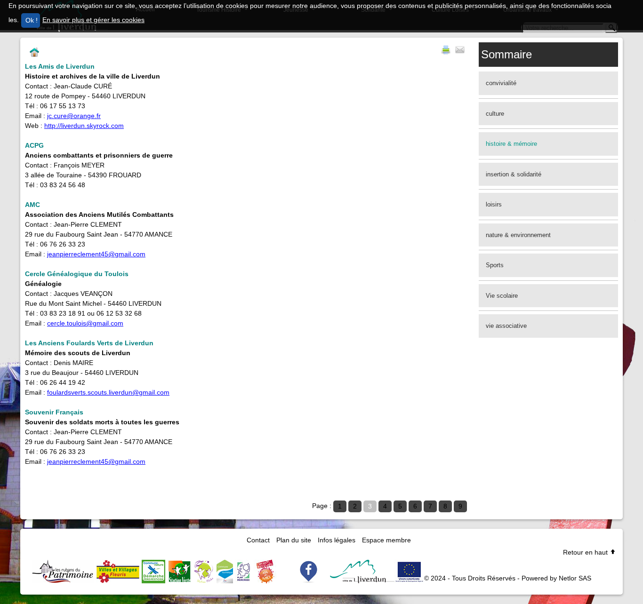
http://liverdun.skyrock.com (84, 125)
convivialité (501, 83)
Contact (258, 540)
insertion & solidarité (513, 174)
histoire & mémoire (511, 143)
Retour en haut (586, 552)
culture (495, 113)
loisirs (494, 204)
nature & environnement (518, 234)
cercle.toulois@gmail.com (85, 323)
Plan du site (293, 540)
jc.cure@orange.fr (74, 115)
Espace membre (386, 540)
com (139, 254)
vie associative (506, 325)
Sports (495, 265)
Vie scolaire (502, 295)
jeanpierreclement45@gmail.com (96, 461)
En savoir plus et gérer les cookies (93, 20)
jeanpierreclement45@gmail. (90, 254)
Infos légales (336, 540)
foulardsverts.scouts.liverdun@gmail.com (108, 392)
